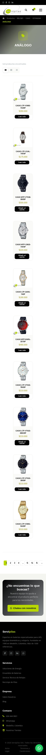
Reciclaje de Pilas (10, 682)
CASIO (28, 18)
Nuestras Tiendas (13, 730)
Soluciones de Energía (12, 668)
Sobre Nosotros (9, 697)
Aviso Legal (7, 749)
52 (32, 563)
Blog (4, 701)
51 (28, 563)
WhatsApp (10, 721)
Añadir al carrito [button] (22, 209)
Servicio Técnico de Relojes (14, 677)
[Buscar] (26, 10)
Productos (11, 18)
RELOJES (20, 18)
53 (37, 563)
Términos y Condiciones (25, 749)
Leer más (22, 117)
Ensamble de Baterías (12, 673)
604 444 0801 (11, 716)
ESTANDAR (37, 18)
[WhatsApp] (39, 748)
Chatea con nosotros (24, 608)
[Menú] (40, 10)
